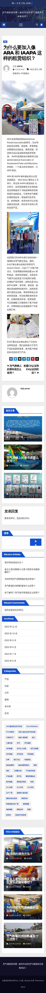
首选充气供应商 (20, 815)
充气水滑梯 (34, 748)
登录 (27, 518)
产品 (7, 679)
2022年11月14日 (15, 858)
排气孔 (19, 776)
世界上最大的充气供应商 (27, 732)
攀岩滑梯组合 (30, 776)
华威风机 (27, 760)
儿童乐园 (9, 743)
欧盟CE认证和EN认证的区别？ (31, 369)
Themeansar (39, 981)
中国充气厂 (10, 737)
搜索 (6, 533)
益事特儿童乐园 (22, 793)
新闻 (7, 699)
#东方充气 (34, 69)
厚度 (35, 765)
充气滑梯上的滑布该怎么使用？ (14, 369)
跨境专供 (24, 798)
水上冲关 (20, 787)
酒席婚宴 (26, 804)
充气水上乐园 (21, 748)
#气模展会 (25, 73)
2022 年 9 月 (10, 640)
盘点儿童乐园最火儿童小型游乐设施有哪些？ (22, 880)
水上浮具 (30, 787)
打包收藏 (9, 776)
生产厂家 (9, 793)
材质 (32, 782)
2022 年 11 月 (11, 627)
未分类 (8, 706)
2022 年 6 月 (10, 661)
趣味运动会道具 (11, 798)
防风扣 (8, 815)
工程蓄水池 (17, 771)
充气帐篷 (9, 748)
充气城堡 (27, 743)
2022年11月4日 (15, 944)
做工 (33, 737)
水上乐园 (9, 787)
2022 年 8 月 (10, 647)
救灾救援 (9, 782)
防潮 (29, 809)
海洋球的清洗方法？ (14, 562)
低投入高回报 (23, 737)
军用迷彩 (30, 754)
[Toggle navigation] (20, 25)
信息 (5, 41)
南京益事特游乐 (23, 765)
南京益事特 (10, 765)
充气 (18, 743)
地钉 (7, 771)
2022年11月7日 (15, 915)
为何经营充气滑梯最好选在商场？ (20, 579)
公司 (7, 693)
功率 (7, 760)
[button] (37, 25)
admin (20, 66)
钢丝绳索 (9, 809)
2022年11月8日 (15, 887)
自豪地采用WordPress (10, 981)
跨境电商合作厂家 (12, 804)
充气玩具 (20, 754)
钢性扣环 (20, 809)
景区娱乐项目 (21, 782)
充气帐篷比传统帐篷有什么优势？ (20, 586)
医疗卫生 (17, 760)
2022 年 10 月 (11, 633)
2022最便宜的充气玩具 (14, 726)
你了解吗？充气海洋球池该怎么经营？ (22, 593)
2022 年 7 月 (10, 654)
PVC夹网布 (10, 732)
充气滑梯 (9, 754)
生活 (7, 713)
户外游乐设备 (30, 771)
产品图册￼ (14, 432)
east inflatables (32, 726)
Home (23, 987)
